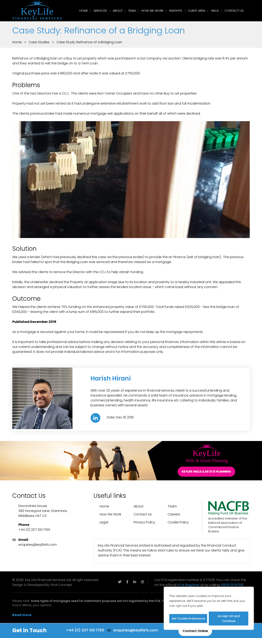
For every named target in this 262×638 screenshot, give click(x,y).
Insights (175, 10)
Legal (104, 522)
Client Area (196, 10)
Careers (174, 514)
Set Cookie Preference (188, 618)
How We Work (152, 10)
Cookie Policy (178, 522)
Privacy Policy (144, 522)
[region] (209, 608)
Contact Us (234, 10)
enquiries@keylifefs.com (37, 544)
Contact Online (195, 631)
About (118, 10)
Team (132, 10)
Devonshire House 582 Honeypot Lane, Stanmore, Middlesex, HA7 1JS (42, 511)
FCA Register (188, 584)
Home (83, 10)
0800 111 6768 (232, 584)
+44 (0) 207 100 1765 (34, 529)
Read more (21, 615)
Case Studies (39, 42)
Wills (215, 10)
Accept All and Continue (229, 618)
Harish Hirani (110, 378)
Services (100, 10)
